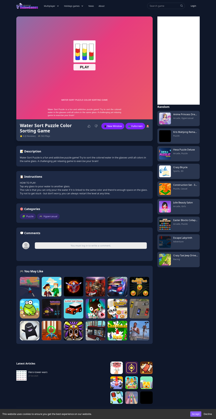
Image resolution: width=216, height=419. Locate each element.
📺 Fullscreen (135, 126)
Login (193, 5)
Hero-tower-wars (37, 372)
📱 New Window (113, 126)
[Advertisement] (178, 60)
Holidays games (72, 6)
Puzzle (28, 216)
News (91, 6)
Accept (196, 414)
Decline (208, 414)
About (101, 6)
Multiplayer (49, 6)
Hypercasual (48, 216)
